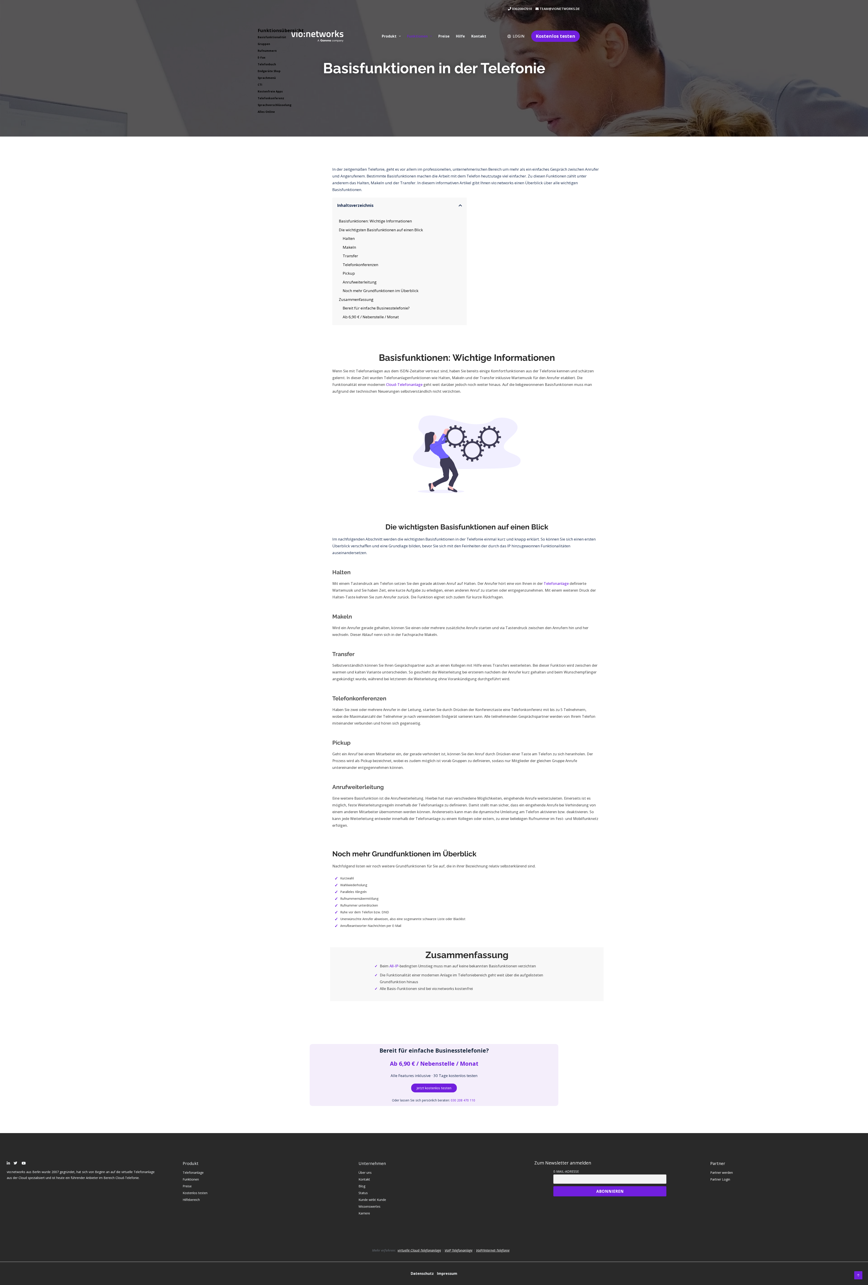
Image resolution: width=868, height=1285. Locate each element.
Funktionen (417, 36)
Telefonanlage (556, 583)
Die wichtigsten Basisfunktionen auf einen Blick (381, 229)
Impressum (447, 1273)
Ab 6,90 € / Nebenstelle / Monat (371, 316)
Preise (444, 36)
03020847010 (523, 9)
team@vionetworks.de (559, 9)
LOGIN (518, 36)
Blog (362, 1186)
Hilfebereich (191, 1200)
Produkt (389, 36)
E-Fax (261, 57)
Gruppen (264, 44)
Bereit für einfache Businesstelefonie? (376, 308)
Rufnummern (267, 51)
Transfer (350, 255)
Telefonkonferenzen (360, 264)
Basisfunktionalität (272, 37)
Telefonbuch (267, 64)
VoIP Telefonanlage (458, 1250)
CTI (260, 85)
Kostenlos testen (555, 36)
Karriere (364, 1213)
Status (363, 1193)
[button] (460, 205)
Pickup (349, 273)
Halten (349, 238)
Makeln (349, 247)
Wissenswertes (369, 1206)
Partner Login (720, 1179)
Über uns (365, 1172)
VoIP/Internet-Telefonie (492, 1250)
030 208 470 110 (463, 1100)
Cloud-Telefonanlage (404, 384)
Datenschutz (423, 1273)
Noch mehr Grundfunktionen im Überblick (380, 290)
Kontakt (478, 36)
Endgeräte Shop (269, 71)
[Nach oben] (858, 1275)
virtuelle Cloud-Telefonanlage (419, 1250)
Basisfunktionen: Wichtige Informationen (375, 221)
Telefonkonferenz (271, 98)
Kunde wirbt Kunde (372, 1200)
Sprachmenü (267, 78)
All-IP (393, 966)
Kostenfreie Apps (270, 91)
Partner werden (721, 1172)
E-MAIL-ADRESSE (566, 1171)
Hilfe (460, 36)
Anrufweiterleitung (360, 282)
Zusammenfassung (356, 299)
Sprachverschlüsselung (274, 105)
